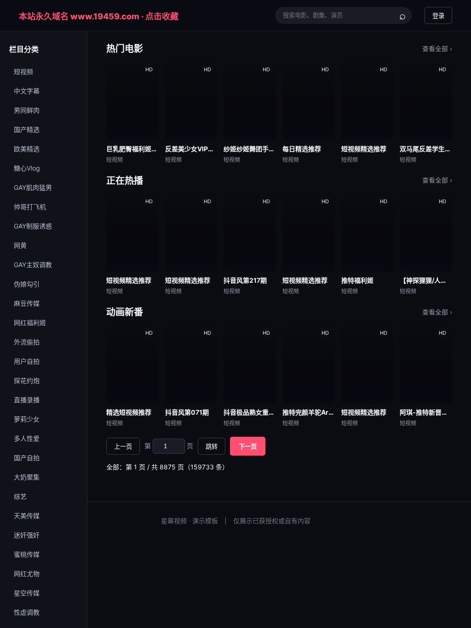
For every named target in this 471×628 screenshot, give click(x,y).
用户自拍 (27, 361)
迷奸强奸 (27, 535)
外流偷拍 (27, 342)
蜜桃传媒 (27, 554)
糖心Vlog (27, 168)
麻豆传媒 (27, 303)
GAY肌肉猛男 (33, 187)
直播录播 (27, 400)
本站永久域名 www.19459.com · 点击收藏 (98, 16)
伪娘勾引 (27, 284)
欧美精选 (27, 149)
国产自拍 (27, 458)
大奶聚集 (27, 477)
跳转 (212, 446)
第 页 (168, 446)
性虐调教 (27, 612)
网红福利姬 (30, 322)
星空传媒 (27, 593)
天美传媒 (27, 516)
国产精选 (27, 129)
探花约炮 (27, 380)
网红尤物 (27, 573)
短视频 (23, 71)
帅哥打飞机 (30, 207)
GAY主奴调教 (33, 264)
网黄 (20, 245)
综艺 (20, 496)
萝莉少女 (27, 419)
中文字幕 (27, 91)
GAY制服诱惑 (33, 226)
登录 (438, 15)
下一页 (248, 446)
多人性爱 (27, 438)
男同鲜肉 (27, 110)
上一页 (123, 446)
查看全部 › (437, 48)
